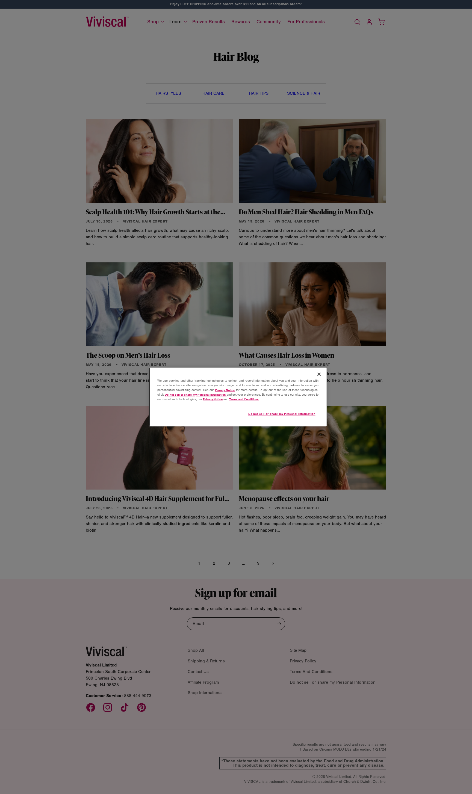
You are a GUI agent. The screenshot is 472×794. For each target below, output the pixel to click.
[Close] (319, 374)
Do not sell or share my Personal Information (281, 414)
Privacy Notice (225, 390)
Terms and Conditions (244, 399)
